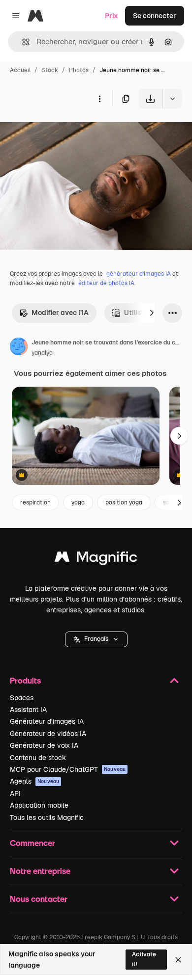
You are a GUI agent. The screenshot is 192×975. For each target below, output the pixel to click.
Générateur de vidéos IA (48, 733)
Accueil (20, 70)
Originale (65, 131)
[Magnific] (96, 559)
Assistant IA (28, 709)
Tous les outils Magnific (47, 817)
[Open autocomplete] (21, 42)
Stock (49, 70)
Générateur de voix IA (44, 745)
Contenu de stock (38, 757)
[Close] (178, 960)
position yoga (123, 502)
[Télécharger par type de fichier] (172, 98)
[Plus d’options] (99, 98)
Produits (25, 680)
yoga (78, 502)
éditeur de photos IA (106, 283)
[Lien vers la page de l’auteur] (19, 348)
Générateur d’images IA (47, 721)
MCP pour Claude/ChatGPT (68, 769)
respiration (35, 502)
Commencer (32, 843)
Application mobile (39, 805)
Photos (79, 70)
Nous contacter (38, 899)
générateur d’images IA (138, 274)
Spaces (21, 697)
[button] (96, 639)
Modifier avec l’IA (60, 312)
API (15, 793)
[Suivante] (151, 313)
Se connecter (154, 15)
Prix (111, 15)
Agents (34, 781)
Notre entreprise (40, 871)
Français (96, 639)
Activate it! (144, 959)
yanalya (42, 353)
